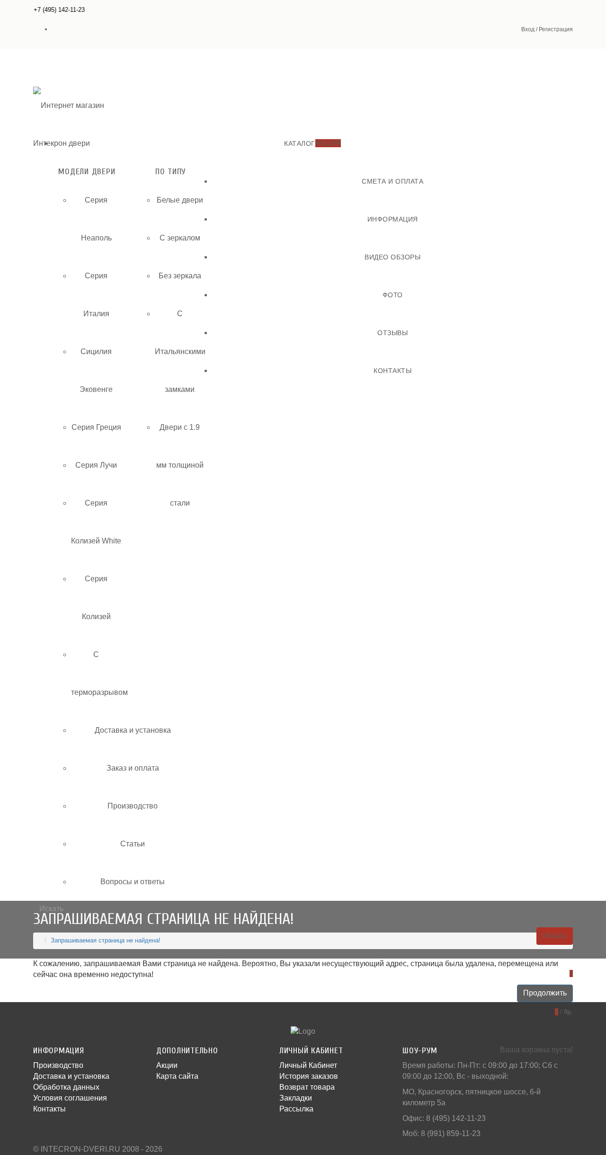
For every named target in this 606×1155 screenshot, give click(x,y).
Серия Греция (96, 427)
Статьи (132, 844)
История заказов (308, 1076)
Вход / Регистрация (547, 29)
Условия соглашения (70, 1098)
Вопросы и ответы (132, 882)
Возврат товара (307, 1087)
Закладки (295, 1098)
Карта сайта (177, 1076)
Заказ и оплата (133, 768)
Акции (167, 1065)
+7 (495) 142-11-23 (59, 9)
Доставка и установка (133, 730)
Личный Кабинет (308, 1065)
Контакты (49, 1109)
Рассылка (296, 1109)
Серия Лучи (96, 465)
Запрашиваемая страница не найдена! (105, 940)
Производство (132, 806)
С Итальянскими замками (180, 351)
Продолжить (545, 993)
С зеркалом (180, 238)
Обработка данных (66, 1087)
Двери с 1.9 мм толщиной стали (180, 465)
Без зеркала (180, 276)
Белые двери (180, 200)
